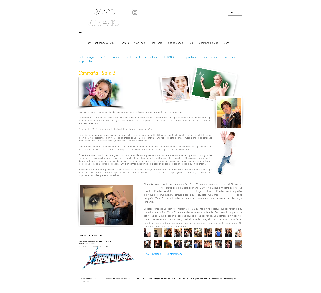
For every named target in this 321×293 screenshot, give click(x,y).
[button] (147, 232)
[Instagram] (135, 12)
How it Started (153, 254)
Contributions (175, 254)
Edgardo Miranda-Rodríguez (90, 235)
